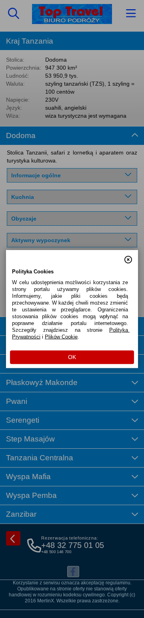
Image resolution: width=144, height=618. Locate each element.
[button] (128, 256)
